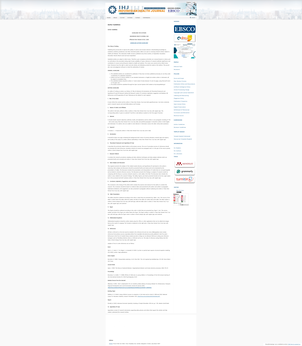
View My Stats (180, 191)
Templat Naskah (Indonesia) (182, 136)
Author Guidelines (179, 124)
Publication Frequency (180, 101)
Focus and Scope (179, 78)
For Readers (177, 148)
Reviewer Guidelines (180, 127)
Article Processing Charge (181, 90)
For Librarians (178, 154)
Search (193, 18)
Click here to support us (294, 344)
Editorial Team (178, 66)
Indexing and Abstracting (181, 95)
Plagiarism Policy (179, 98)
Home (108, 18)
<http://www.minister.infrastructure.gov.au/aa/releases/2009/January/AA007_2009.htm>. (130, 288)
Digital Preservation (180, 107)
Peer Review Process (180, 81)
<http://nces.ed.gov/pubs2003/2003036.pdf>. (149, 297)
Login (194, 2)
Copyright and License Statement (184, 93)
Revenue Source (179, 116)
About (115, 18)
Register (189, 2)
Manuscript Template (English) (183, 139)
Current (122, 18)
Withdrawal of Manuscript (181, 110)
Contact (137, 18)
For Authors (177, 151)
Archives (130, 18)
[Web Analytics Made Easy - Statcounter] (179, 192)
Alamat (111, 344)
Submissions (146, 18)
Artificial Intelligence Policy (182, 87)
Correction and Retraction (181, 113)
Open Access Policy (179, 104)
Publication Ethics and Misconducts (184, 84)
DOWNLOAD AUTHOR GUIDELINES (139, 43)
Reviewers (177, 69)
